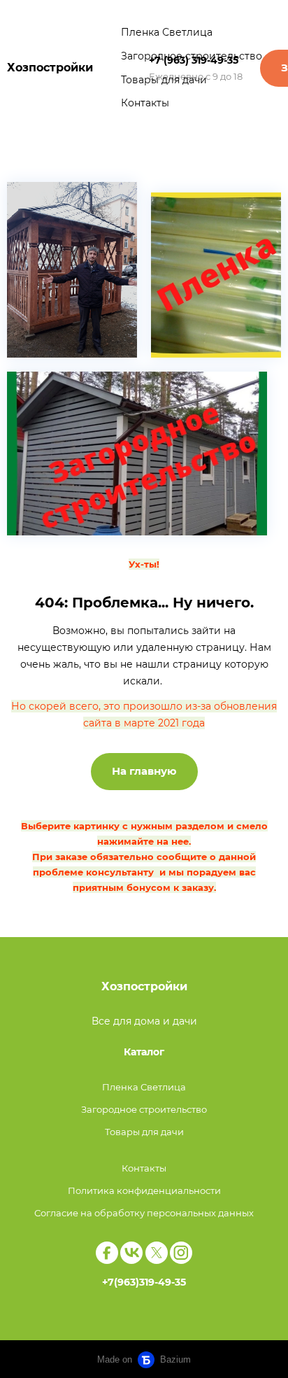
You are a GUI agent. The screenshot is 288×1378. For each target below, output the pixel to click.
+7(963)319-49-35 (144, 1282)
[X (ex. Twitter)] (156, 1253)
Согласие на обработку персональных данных (144, 1212)
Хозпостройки (50, 67)
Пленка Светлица (167, 32)
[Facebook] (107, 1253)
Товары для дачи (164, 79)
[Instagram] (181, 1253)
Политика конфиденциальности (144, 1190)
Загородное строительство (191, 56)
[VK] (131, 1253)
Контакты (145, 103)
